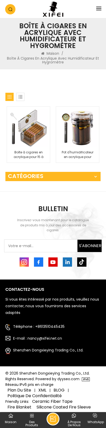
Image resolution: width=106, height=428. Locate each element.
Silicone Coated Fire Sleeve (64, 407)
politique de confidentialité (34, 396)
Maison (53, 53)
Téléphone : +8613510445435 (39, 326)
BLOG (59, 390)
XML (42, 390)
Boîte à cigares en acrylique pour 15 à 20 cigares (28, 154)
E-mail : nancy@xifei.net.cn (37, 338)
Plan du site (19, 390)
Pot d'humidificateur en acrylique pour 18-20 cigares (77, 154)
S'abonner (90, 246)
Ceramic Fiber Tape (52, 401)
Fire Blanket (19, 407)
